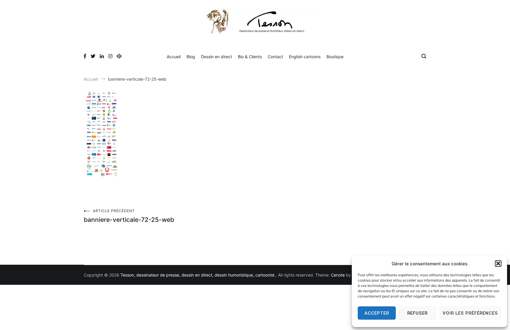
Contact (275, 56)
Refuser (417, 313)
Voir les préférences (470, 313)
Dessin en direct (216, 56)
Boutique (335, 56)
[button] (498, 263)
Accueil (174, 56)
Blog (191, 56)
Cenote (338, 274)
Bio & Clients (250, 56)
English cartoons (305, 56)
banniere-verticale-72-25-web (129, 216)
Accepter (376, 313)
